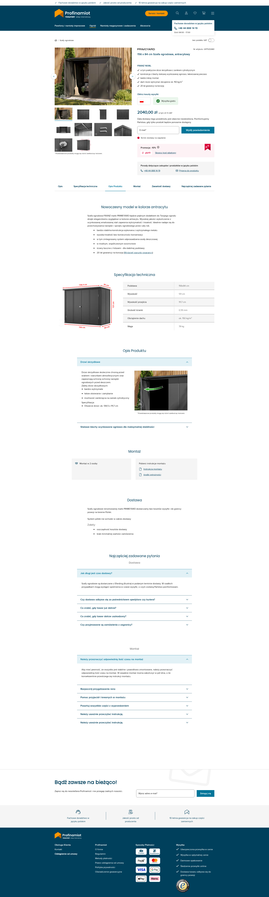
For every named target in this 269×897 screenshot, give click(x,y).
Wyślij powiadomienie (198, 130)
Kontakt (58, 849)
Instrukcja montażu (152, 469)
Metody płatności (103, 858)
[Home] (56, 40)
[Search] (177, 13)
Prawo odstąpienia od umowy (109, 862)
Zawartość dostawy (161, 186)
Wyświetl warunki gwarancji (138, 252)
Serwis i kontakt (156, 13)
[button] (203, 13)
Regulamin (100, 853)
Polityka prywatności (105, 867)
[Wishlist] (195, 13)
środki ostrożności (152, 474)
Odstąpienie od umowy (66, 853)
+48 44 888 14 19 (188, 28)
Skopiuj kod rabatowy (165, 152)
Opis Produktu (115, 186)
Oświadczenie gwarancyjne (108, 871)
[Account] (186, 13)
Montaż (137, 186)
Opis (60, 186)
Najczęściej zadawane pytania (196, 186)
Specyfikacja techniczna (85, 186)
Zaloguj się (205, 793)
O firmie (99, 849)
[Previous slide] (54, 76)
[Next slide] (132, 76)
